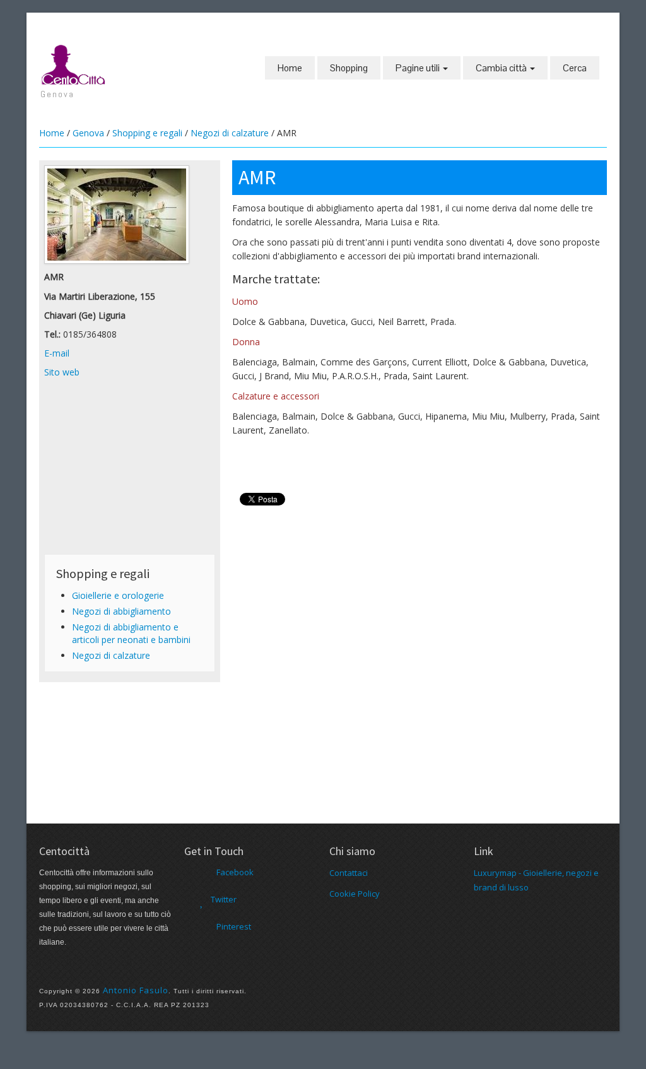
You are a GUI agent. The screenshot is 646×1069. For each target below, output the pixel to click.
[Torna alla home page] (74, 63)
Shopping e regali (147, 133)
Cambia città (502, 68)
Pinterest (233, 926)
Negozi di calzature (230, 133)
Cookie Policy (354, 893)
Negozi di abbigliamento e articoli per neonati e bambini (131, 633)
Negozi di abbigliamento (121, 611)
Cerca (575, 68)
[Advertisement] (129, 470)
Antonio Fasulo (135, 990)
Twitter (224, 899)
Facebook (235, 872)
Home (290, 68)
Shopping (349, 68)
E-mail (56, 353)
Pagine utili (419, 68)
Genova (88, 133)
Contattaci (348, 872)
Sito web (61, 372)
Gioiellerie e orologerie (118, 595)
